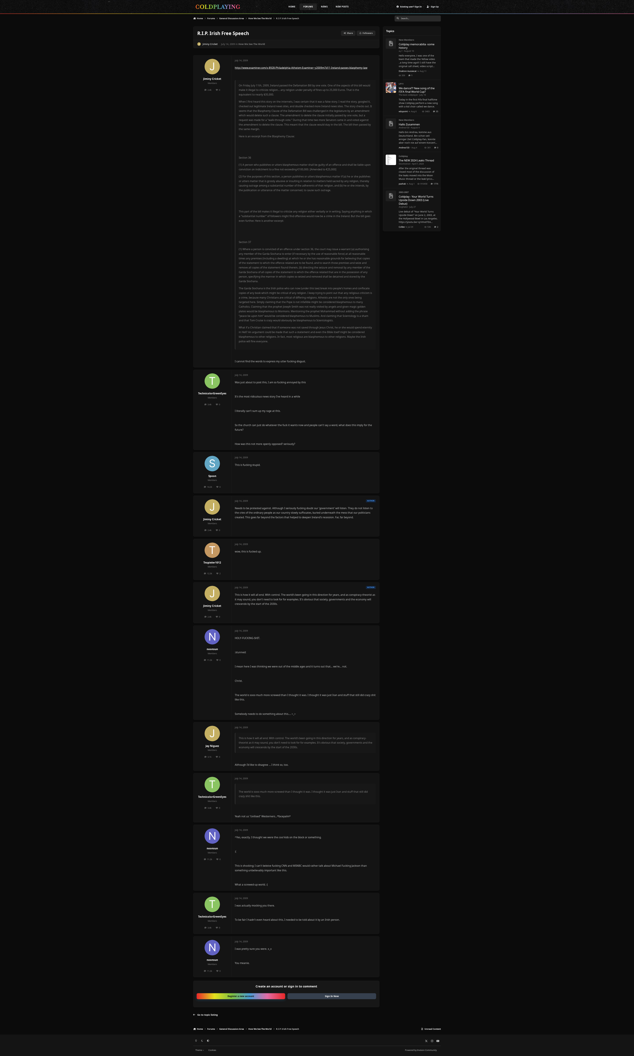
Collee (402, 226)
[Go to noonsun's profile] (212, 637)
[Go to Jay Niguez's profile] (212, 733)
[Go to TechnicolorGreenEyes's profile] (212, 381)
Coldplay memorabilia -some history (416, 46)
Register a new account (241, 996)
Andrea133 (404, 127)
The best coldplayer (408, 94)
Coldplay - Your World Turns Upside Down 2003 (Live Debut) (416, 200)
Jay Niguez (212, 746)
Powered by (421, 1050)
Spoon (212, 476)
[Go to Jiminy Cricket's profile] (199, 44)
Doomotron (404, 163)
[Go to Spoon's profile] (212, 463)
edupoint (403, 111)
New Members (406, 39)
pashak (402, 183)
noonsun (212, 649)
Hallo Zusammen (409, 124)
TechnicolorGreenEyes (212, 393)
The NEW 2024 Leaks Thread (416, 160)
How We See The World (251, 44)
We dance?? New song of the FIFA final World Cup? (417, 90)
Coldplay (403, 156)
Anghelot (403, 206)
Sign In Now (332, 996)
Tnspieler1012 (212, 562)
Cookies (212, 1050)
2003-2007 (404, 192)
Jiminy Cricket (210, 44)
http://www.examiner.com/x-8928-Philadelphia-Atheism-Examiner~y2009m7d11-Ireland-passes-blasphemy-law (301, 68)
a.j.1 (401, 50)
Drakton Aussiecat (408, 71)
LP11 (401, 83)
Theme (199, 1050)
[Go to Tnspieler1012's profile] (212, 550)
